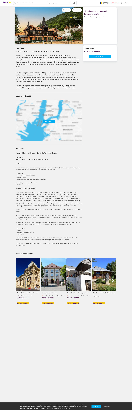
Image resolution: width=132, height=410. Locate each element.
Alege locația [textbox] (55, 3)
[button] (40, 40)
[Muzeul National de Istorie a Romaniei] (28, 274)
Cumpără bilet (99, 56)
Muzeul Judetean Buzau (49, 293)
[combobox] (60, 3)
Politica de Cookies (25, 408)
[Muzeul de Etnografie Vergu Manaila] (78, 274)
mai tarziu (107, 407)
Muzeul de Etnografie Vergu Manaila (77, 293)
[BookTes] (7, 3)
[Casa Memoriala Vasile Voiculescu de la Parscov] (104, 274)
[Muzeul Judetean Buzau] (53, 274)
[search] (14, 3)
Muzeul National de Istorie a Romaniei (28, 293)
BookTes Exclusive (22, 303)
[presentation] (18, 26)
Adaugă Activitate (113, 3)
